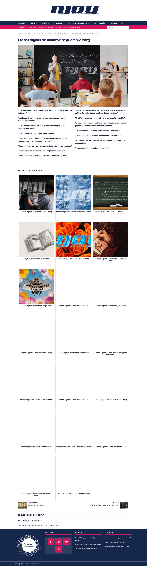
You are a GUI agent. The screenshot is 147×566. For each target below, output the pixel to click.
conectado (36, 525)
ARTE (33, 23)
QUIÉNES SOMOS (117, 23)
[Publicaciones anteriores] (58, 549)
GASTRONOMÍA (99, 23)
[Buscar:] (118, 27)
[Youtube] (66, 541)
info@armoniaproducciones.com (115, 542)
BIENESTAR (45, 23)
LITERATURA (39, 33)
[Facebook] (51, 541)
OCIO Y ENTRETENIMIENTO (77, 23)
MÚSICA (59, 23)
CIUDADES (21, 23)
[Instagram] (58, 541)
